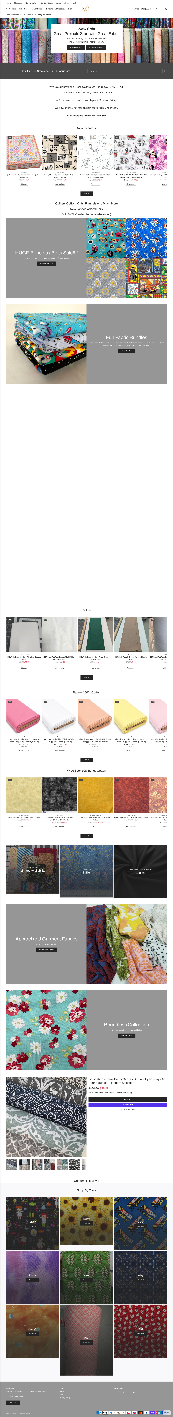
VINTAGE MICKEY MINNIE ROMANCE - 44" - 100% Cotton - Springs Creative (131, 176)
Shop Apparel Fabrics (46, 950)
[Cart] (166, 9)
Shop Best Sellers (76, 47)
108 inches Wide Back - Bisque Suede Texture (24, 817)
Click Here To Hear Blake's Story (86, 397)
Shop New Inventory (96, 47)
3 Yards (98, 531)
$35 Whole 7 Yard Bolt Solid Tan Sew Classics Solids (131, 658)
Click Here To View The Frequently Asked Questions (86, 599)
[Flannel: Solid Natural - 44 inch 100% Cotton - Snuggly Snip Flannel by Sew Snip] (95, 716)
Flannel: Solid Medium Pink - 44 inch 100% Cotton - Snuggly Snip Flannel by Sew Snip (24, 740)
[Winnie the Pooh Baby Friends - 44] (95, 152)
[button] (8, 160)
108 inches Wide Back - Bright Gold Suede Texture (95, 818)
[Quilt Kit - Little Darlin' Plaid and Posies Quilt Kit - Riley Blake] (24, 152)
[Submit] (165, 71)
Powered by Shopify (24, 1413)
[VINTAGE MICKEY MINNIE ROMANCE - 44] (131, 152)
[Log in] (161, 9)
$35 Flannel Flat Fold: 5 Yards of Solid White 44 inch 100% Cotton (59, 658)
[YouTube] (129, 1392)
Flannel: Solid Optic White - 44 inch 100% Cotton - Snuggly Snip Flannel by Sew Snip (59, 740)
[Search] (157, 9)
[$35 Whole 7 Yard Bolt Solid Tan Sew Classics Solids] (131, 634)
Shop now (32, 1226)
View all (86, 193)
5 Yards (107, 531)
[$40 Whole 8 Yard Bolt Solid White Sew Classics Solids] (24, 634)
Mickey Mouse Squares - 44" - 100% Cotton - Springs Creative (59, 176)
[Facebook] (114, 1392)
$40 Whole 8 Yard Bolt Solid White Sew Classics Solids (24, 658)
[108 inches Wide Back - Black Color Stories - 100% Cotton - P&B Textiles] (59, 795)
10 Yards (115, 531)
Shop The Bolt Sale (46, 264)
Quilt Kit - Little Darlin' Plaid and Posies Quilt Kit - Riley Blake (24, 176)
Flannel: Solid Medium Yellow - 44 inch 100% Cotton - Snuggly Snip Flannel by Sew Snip (131, 740)
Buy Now (87, 878)
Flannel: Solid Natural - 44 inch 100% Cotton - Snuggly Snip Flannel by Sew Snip (95, 740)
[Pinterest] (124, 1392)
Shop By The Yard (46, 451)
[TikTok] (134, 1392)
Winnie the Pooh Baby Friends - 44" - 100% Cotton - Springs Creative (95, 176)
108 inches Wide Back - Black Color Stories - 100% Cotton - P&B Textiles (59, 818)
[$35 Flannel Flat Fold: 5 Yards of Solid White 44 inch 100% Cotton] (59, 634)
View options (60, 184)
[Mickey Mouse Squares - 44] (59, 152)
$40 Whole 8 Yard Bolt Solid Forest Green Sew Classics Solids (95, 658)
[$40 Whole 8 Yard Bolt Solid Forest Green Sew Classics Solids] (95, 634)
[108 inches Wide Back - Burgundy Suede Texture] (131, 795)
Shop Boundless (126, 1036)
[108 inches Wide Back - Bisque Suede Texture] (24, 795)
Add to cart (24, 184)
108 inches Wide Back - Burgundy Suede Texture (131, 817)
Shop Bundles (126, 351)
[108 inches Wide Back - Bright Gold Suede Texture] (95, 795)
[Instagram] (119, 1392)
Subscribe (13, 1403)
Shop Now (33, 876)
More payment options (127, 548)
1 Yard (90, 531)
